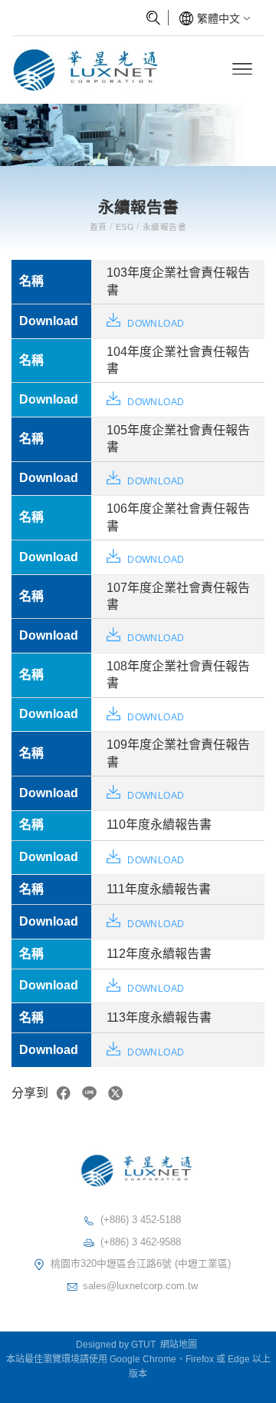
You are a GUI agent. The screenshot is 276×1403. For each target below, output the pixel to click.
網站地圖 (178, 1344)
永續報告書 (163, 226)
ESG (125, 226)
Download (154, 323)
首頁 (100, 226)
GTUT (143, 1344)
